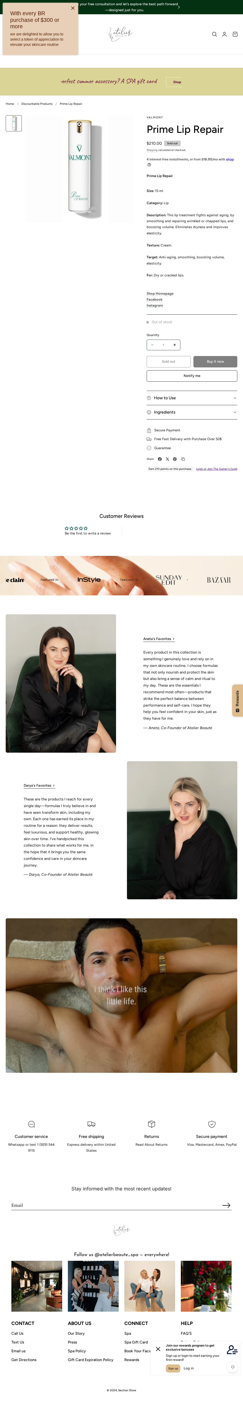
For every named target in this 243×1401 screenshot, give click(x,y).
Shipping (152, 150)
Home (10, 104)
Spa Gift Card (136, 1342)
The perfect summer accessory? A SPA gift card (66, 81)
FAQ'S (186, 1333)
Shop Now (145, 82)
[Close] (73, 8)
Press (72, 1342)
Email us (18, 1351)
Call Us (17, 1333)
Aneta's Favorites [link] (157, 639)
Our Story (76, 1333)
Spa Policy (77, 1351)
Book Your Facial (138, 1351)
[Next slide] (179, 7)
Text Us (17, 1342)
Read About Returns (152, 1155)
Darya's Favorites (37, 785)
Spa (127, 1333)
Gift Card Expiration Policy (90, 1360)
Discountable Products (36, 104)
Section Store (127, 1390)
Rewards (131, 1360)
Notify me (192, 376)
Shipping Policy (91, 1161)
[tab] (14, 123)
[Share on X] (167, 459)
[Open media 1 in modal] (124, 124)
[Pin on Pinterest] (175, 459)
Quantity (153, 335)
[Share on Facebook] (160, 459)
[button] (214, 34)
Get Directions (23, 1360)
